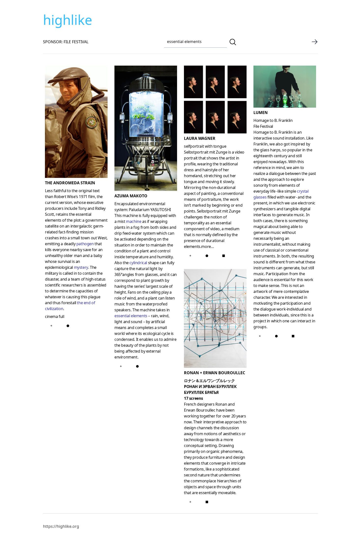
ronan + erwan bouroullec (214, 372)
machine (133, 221)
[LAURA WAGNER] (215, 100)
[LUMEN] (284, 88)
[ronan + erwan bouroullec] (215, 319)
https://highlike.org (61, 526)
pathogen (85, 243)
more (206, 246)
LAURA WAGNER (199, 138)
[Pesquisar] (233, 42)
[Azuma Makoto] (145, 129)
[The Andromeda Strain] (76, 123)
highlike (67, 20)
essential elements (130, 315)
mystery (81, 267)
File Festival (263, 126)
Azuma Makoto (130, 196)
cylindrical (138, 262)
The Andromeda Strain (70, 183)
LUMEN (260, 112)
